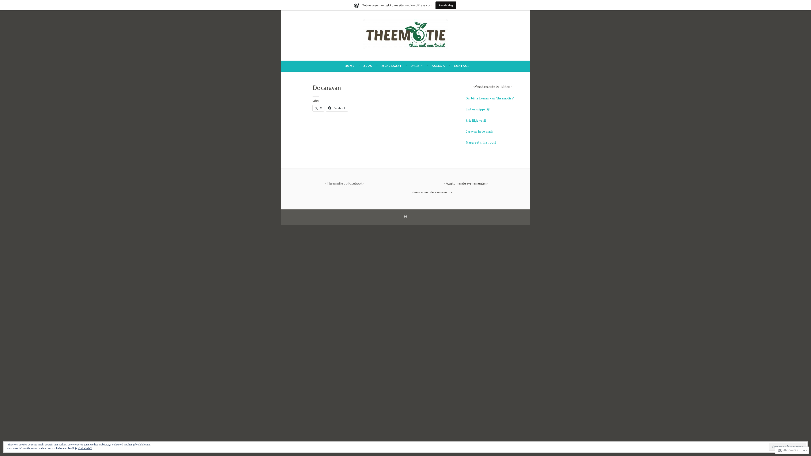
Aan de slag (446, 5)
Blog (367, 66)
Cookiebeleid (85, 448)
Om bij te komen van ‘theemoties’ (490, 98)
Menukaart (391, 66)
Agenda (438, 66)
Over (415, 66)
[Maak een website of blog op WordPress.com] (405, 217)
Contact (461, 66)
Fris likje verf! (476, 121)
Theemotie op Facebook (345, 184)
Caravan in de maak (479, 132)
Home (350, 66)
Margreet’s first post (481, 143)
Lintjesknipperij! (478, 109)
